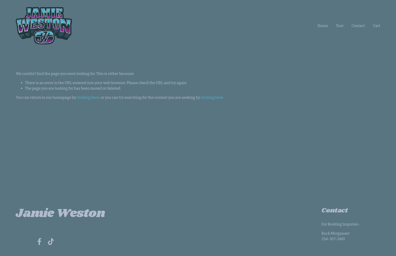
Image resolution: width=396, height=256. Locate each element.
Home (323, 26)
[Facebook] (39, 241)
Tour (340, 26)
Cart (376, 26)
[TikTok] (51, 241)
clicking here (88, 97)
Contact (358, 26)
